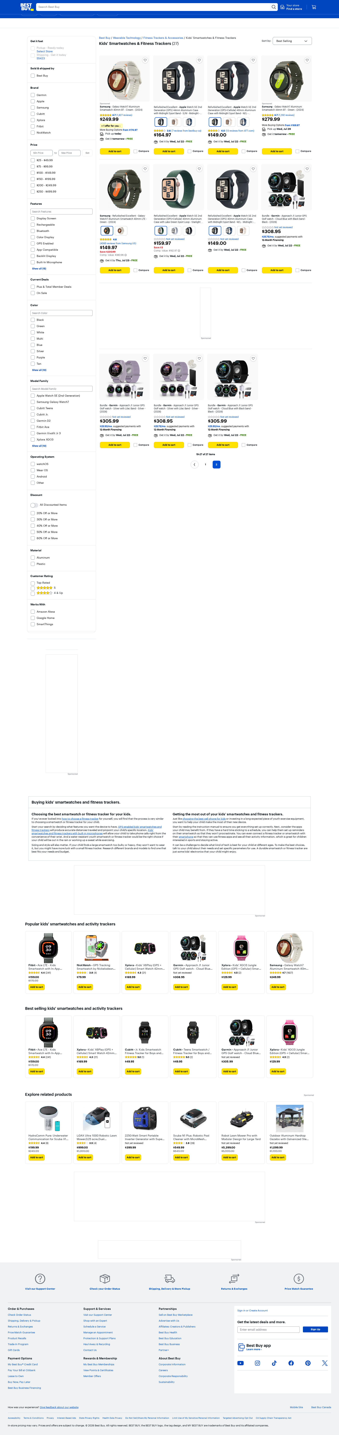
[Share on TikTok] (274, 1363)
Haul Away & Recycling (96, 1344)
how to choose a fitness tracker (80, 818)
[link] (39, 972)
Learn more (254, 1349)
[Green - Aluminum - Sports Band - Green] (107, 230)
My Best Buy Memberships (98, 1364)
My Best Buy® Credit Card (23, 1364)
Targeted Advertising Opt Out (238, 1418)
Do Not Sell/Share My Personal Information (147, 1418)
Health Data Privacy (112, 1418)
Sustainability (167, 1381)
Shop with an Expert (95, 1320)
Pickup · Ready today (50, 48)
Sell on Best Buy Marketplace (175, 1314)
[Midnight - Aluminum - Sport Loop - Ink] (189, 230)
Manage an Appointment (98, 1332)
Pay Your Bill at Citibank (22, 1370)
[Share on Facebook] (291, 1363)
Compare (144, 151)
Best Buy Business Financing (24, 1387)
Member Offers (92, 1376)
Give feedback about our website (59, 1407)
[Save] (145, 60)
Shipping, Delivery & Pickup (24, 1320)
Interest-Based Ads (66, 1418)
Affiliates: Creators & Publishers (177, 1326)
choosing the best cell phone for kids (204, 818)
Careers (163, 1370)
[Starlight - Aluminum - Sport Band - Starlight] (175, 122)
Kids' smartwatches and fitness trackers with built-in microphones (92, 831)
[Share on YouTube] (240, 1363)
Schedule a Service (94, 1326)
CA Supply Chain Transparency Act (273, 1418)
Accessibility (14, 1418)
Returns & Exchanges (20, 1326)
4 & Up (58, 593)
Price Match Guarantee (21, 1332)
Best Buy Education (170, 1338)
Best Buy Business (169, 1344)
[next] (310, 962)
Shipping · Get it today (51, 55)
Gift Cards (14, 1350)
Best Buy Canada (321, 1407)
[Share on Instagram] (257, 1363)
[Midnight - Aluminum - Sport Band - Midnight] (161, 122)
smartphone (186, 836)
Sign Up (315, 1329)
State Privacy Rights (89, 1418)
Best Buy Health (168, 1332)
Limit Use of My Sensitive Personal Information (196, 1418)
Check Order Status (19, 1314)
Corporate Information (172, 1364)
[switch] (34, 505)
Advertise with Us (169, 1320)
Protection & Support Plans (99, 1338)
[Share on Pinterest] (308, 1363)
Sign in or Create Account (252, 1310)
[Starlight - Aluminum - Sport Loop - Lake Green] (161, 230)
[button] (291, 7)
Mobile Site (296, 1407)
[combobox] (292, 41)
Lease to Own (16, 1376)
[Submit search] (274, 7)
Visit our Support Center (97, 1314)
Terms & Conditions (34, 1418)
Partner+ (164, 1350)
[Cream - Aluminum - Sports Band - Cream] (121, 230)
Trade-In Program (18, 1344)
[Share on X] (325, 1363)
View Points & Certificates (98, 1370)
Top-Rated (43, 582)
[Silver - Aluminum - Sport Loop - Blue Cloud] (175, 230)
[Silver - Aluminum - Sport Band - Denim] (189, 122)
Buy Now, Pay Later (19, 1381)
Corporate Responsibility (173, 1376)
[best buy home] (27, 7)
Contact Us (90, 1350)
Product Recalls (17, 1338)
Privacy (50, 1418)
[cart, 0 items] (314, 7)
